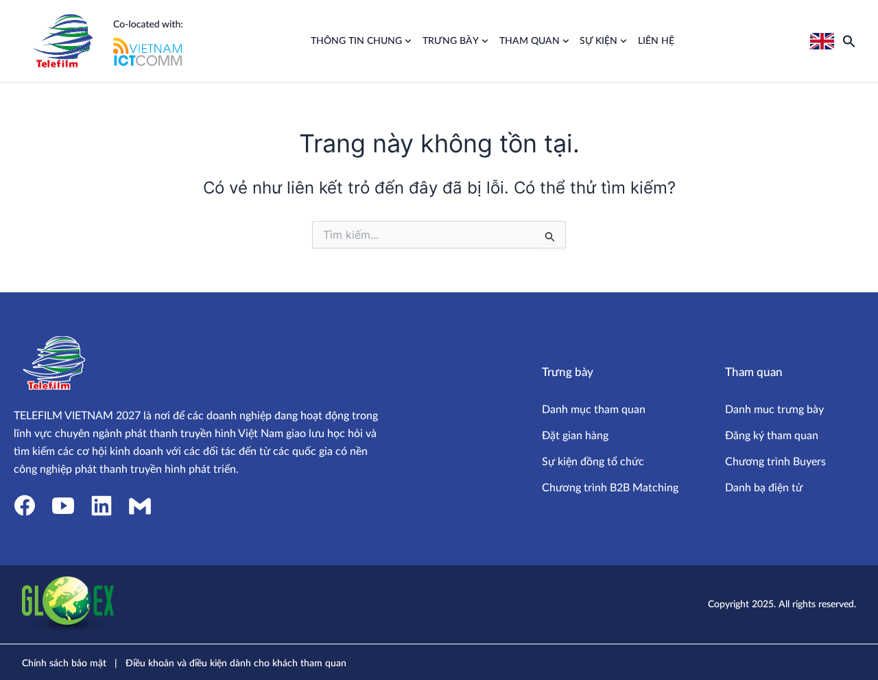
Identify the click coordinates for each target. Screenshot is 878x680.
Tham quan (529, 41)
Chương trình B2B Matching (610, 487)
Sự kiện (598, 41)
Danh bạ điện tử (764, 487)
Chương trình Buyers (775, 461)
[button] (849, 41)
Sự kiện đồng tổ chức (593, 461)
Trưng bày (451, 41)
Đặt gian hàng (575, 435)
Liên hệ (656, 41)
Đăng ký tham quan (771, 435)
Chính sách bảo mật (64, 663)
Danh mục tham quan (593, 409)
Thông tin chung (356, 41)
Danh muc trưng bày (774, 409)
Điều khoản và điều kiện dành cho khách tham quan (236, 663)
